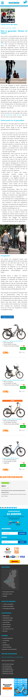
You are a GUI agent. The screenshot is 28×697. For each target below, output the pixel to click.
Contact (4, 642)
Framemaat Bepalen (7, 620)
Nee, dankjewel (7, 690)
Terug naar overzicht (7, 317)
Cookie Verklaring (7, 647)
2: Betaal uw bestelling (8, 606)
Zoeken (22, 542)
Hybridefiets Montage (7, 671)
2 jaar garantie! (6, 622)
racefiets (19, 115)
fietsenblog (7, 7)
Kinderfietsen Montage (7, 673)
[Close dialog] (26, 679)
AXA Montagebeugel (7, 668)
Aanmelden (22, 533)
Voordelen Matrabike (8, 638)
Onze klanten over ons (8, 629)
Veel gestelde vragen (8, 618)
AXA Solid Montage (6, 666)
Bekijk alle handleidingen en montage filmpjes (12, 657)
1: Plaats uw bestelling (8, 604)
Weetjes (14, 28)
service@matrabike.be (14, 519)
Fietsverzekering (7, 624)
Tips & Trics (8, 28)
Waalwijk (5, 596)
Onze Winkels (6, 640)
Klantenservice (6, 615)
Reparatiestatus (6, 626)
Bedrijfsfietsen (6, 645)
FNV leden (5, 631)
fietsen (2, 44)
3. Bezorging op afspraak (9, 608)
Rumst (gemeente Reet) (8, 591)
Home (2, 7)
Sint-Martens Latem (7, 594)
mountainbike (9, 115)
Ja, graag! (7, 688)
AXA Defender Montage (8, 664)
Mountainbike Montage (7, 670)
